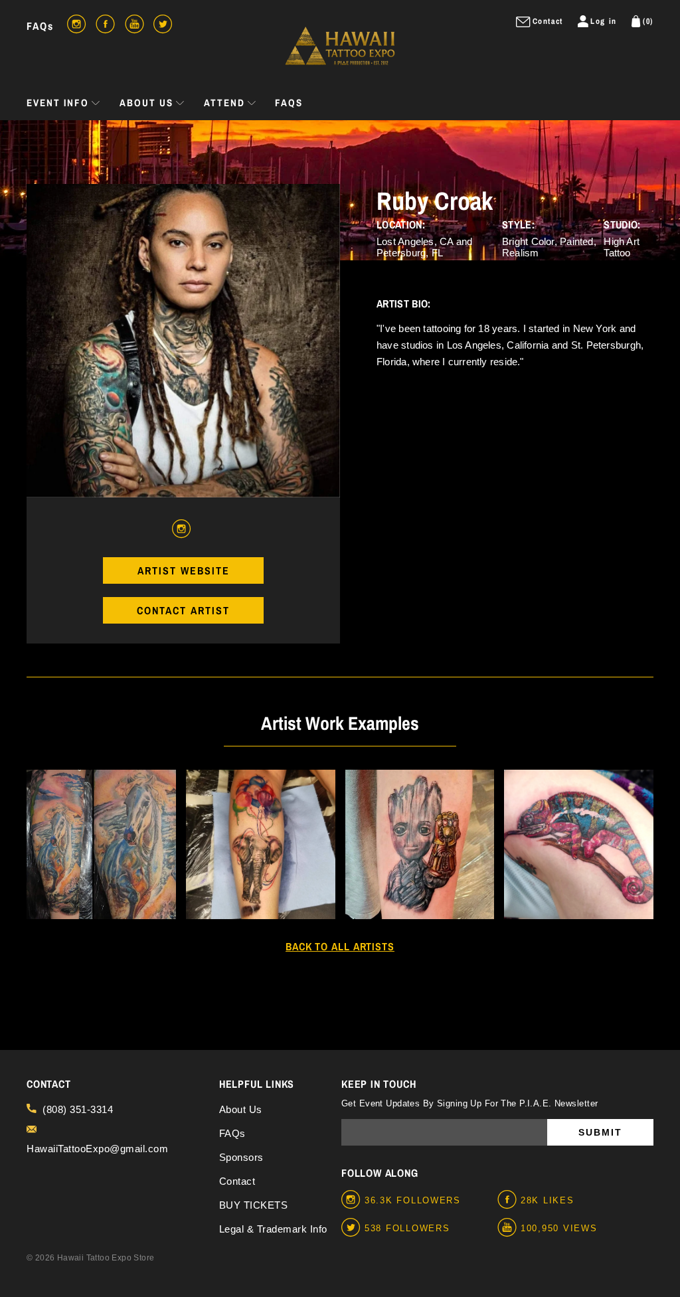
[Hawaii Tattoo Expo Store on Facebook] (509, 1200)
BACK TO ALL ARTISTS (340, 946)
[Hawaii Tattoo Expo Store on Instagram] (353, 1200)
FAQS (289, 103)
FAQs (40, 26)
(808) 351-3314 (77, 1109)
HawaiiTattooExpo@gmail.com (97, 1148)
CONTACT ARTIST (183, 610)
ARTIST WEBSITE (183, 570)
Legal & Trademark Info (273, 1229)
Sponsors (241, 1157)
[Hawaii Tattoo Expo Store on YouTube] (509, 1228)
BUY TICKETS (253, 1205)
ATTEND (224, 103)
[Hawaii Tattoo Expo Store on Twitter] (353, 1228)
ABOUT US (146, 103)
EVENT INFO (58, 103)
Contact (237, 1181)
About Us (240, 1109)
